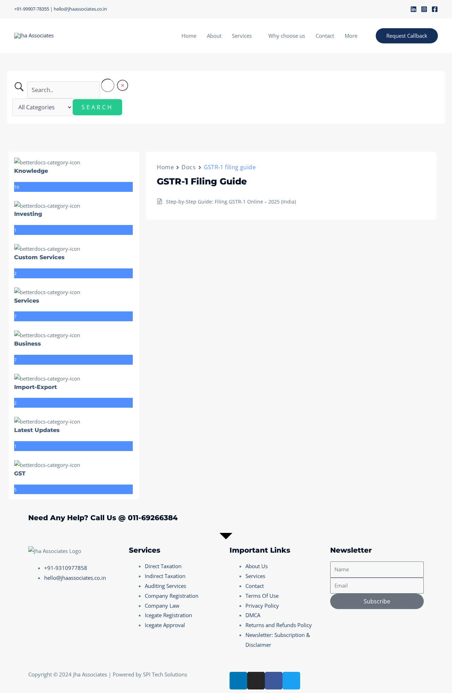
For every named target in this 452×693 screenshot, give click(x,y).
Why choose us (286, 35)
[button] (407, 35)
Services (242, 35)
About (214, 35)
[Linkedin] (413, 9)
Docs (189, 167)
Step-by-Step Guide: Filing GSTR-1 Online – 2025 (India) (231, 201)
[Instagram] (424, 9)
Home (189, 35)
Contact (325, 35)
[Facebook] (435, 9)
